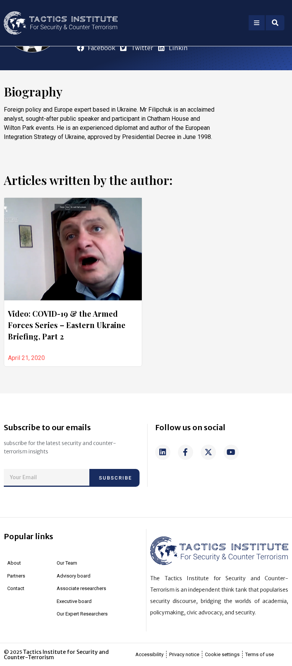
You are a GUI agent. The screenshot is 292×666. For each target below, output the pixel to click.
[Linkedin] (162, 452)
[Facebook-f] (185, 452)
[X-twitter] (208, 452)
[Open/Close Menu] (257, 22)
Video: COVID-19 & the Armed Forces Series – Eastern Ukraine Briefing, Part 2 (66, 324)
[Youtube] (231, 452)
